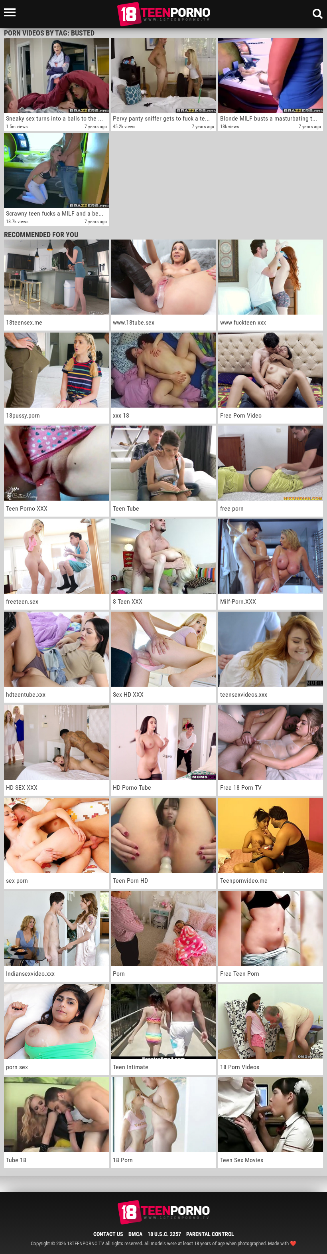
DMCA (135, 1234)
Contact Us (108, 1234)
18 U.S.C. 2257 (164, 1234)
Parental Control (210, 1234)
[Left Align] (12, 12)
